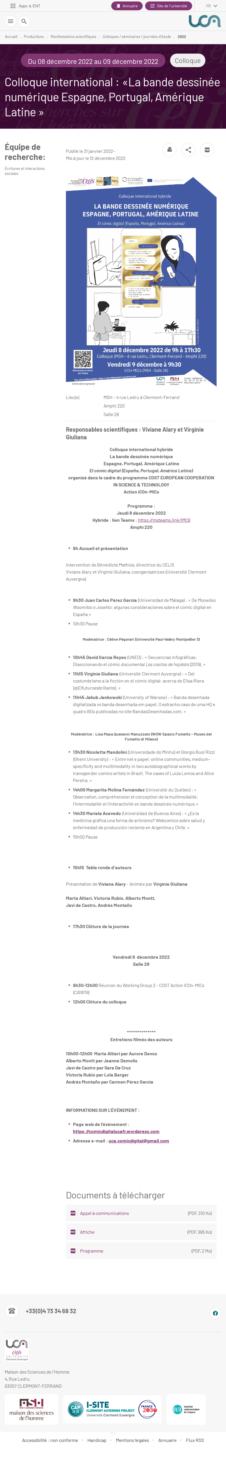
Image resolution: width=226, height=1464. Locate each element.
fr (208, 6)
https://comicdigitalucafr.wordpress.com (116, 1131)
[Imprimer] (169, 150)
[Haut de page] (8, 1456)
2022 (182, 36)
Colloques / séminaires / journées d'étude (137, 36)
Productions (34, 36)
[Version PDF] (207, 150)
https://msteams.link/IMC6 (164, 520)
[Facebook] (215, 1313)
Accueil (11, 36)
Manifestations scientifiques (73, 36)
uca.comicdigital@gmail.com (139, 1140)
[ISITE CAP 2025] (112, 1409)
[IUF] (186, 1409)
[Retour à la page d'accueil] (204, 21)
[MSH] (31, 1409)
